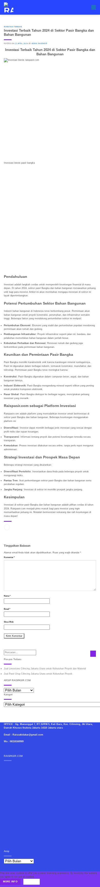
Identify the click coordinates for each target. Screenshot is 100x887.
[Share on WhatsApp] (7, 527)
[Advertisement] (50, 217)
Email (7, 609)
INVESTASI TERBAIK (13, 27)
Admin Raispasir (39, 43)
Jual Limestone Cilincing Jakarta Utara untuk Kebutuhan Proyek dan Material (45, 668)
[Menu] (93, 7)
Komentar (9, 557)
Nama (7, 596)
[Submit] (93, 654)
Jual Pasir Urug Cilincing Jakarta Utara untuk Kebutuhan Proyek (38, 673)
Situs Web (9, 622)
